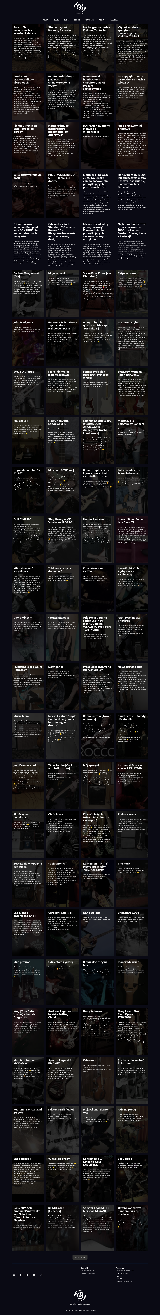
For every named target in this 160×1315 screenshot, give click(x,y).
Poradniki (89, 20)
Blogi (66, 20)
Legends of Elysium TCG (124, 1281)
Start (45, 20)
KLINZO (119, 1279)
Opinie (77, 20)
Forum (102, 20)
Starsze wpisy (80, 1257)
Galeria (114, 20)
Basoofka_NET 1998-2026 (80, 1310)
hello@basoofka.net (88, 1270)
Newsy (56, 20)
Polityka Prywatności (89, 1273)
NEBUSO (119, 1276)
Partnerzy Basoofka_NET (125, 1270)
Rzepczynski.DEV (122, 1273)
